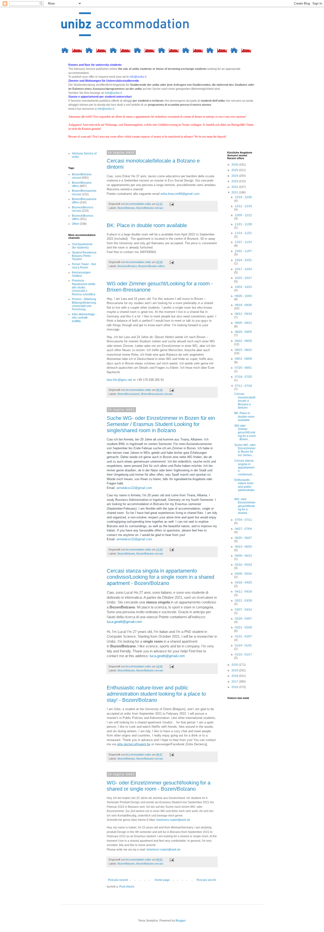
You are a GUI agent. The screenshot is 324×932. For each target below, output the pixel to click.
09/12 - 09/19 (243, 313)
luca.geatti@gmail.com (124, 622)
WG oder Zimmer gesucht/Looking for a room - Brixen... (245, 432)
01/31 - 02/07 (243, 636)
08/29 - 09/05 (243, 332)
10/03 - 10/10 (243, 287)
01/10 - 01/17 (243, 654)
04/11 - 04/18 (243, 591)
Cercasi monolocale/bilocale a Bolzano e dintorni (244, 400)
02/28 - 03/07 (243, 618)
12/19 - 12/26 (243, 197)
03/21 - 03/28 (243, 600)
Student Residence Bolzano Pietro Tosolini (84, 256)
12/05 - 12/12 (243, 215)
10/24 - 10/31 (243, 260)
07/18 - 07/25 (243, 376)
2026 (235, 164)
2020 (235, 664)
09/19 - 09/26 (243, 305)
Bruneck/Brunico (127, 266)
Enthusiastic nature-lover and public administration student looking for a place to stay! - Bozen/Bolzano (156, 694)
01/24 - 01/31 (243, 645)
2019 (235, 670)
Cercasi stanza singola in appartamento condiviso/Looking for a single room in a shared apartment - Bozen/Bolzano (160, 577)
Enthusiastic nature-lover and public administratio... (244, 486)
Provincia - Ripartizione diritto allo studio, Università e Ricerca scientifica (83, 287)
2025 (235, 170)
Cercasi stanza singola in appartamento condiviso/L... (244, 467)
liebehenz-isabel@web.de (173, 820)
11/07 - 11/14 (243, 242)
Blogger (180, 920)
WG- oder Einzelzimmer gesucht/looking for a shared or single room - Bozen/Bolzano (158, 786)
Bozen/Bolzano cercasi (149, 207)
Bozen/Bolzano (126, 207)
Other (75, 223)
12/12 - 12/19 (243, 206)
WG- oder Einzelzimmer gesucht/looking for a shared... (244, 506)
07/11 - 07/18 (243, 385)
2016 (235, 687)
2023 (235, 181)
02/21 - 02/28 (243, 627)
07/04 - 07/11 (243, 519)
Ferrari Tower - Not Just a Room (84, 266)
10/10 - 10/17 (243, 278)
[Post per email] (171, 203)
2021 (235, 192)
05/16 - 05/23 (243, 564)
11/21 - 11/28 (243, 224)
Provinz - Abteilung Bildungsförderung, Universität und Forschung (84, 304)
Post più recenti (118, 880)
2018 (235, 676)
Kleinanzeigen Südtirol (81, 274)
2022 (235, 187)
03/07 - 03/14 (243, 609)
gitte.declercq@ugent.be (133, 744)
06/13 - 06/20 (243, 546)
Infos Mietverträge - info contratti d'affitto (84, 318)
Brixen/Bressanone (129, 393)
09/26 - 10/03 (243, 296)
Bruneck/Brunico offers (151, 266)
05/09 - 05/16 (243, 573)
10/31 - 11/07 (243, 251)
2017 (235, 681)
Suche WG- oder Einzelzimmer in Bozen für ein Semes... (245, 450)
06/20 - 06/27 (243, 538)
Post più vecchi (206, 880)
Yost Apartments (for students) (82, 246)
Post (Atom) (126, 886)
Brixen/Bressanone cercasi (156, 393)
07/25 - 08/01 (243, 367)
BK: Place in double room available (147, 225)
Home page (162, 880)
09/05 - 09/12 (243, 323)
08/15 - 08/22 (243, 350)
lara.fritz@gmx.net (119, 380)
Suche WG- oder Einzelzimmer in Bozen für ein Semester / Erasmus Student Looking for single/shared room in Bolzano (161, 424)
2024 (235, 175)
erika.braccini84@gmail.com (180, 194)
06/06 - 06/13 (243, 555)
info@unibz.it (113, 93)
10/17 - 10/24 (243, 269)
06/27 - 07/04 (243, 529)
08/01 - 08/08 (243, 358)
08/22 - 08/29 (243, 341)
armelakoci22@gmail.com (134, 488)
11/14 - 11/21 (243, 233)
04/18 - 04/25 (243, 582)
